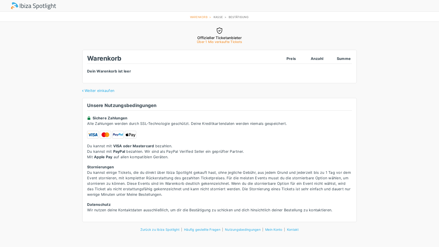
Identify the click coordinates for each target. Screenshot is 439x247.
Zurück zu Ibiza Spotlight (159, 229)
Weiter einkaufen (99, 90)
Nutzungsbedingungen (243, 229)
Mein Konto (273, 229)
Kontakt (293, 229)
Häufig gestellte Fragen (202, 229)
